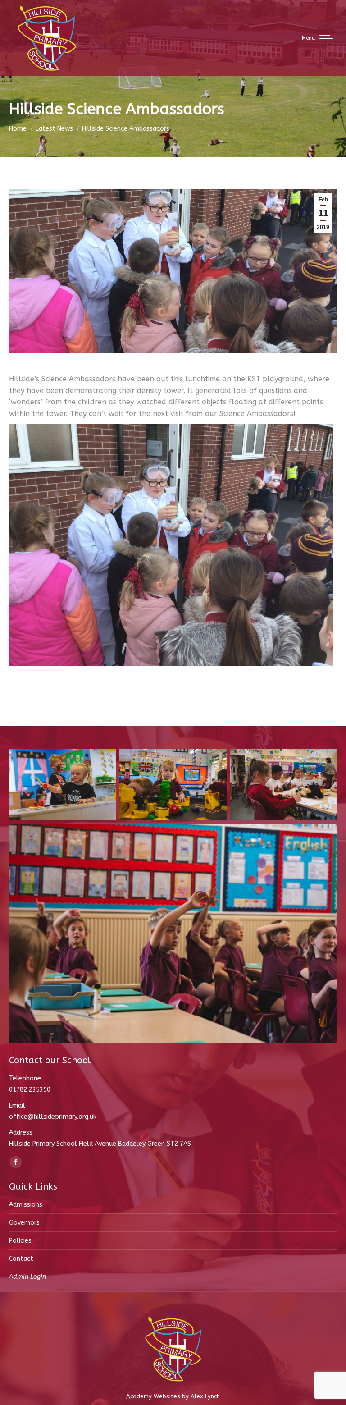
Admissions (25, 1204)
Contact (21, 1259)
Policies (20, 1241)
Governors (24, 1223)
